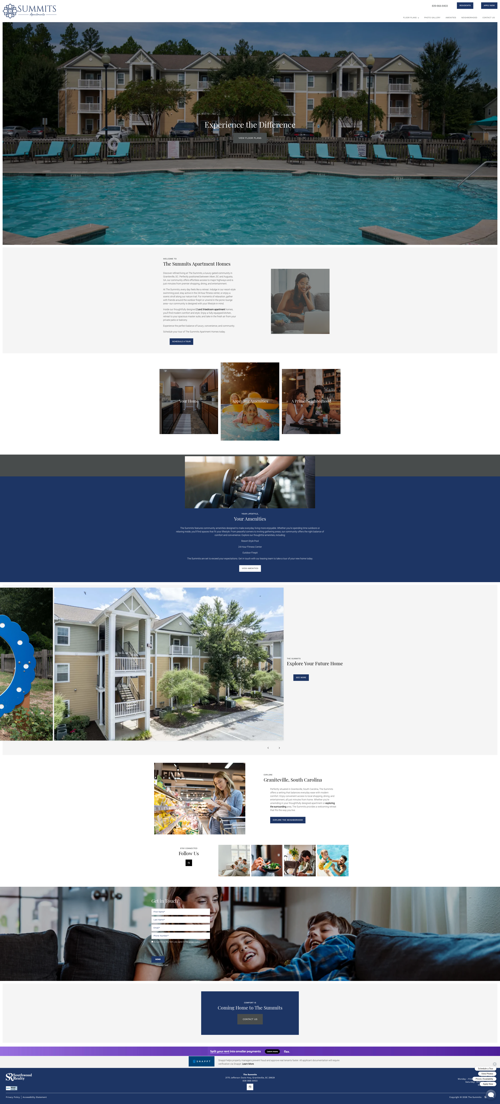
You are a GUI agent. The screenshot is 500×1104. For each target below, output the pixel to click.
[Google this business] (189, 863)
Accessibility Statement (35, 1097)
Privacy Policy (13, 1097)
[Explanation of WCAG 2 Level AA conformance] (11, 1088)
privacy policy (194, 941)
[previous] (268, 748)
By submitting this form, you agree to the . (177, 941)
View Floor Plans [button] (250, 138)
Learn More (248, 1063)
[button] (461, 5)
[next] (279, 748)
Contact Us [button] (250, 1019)
